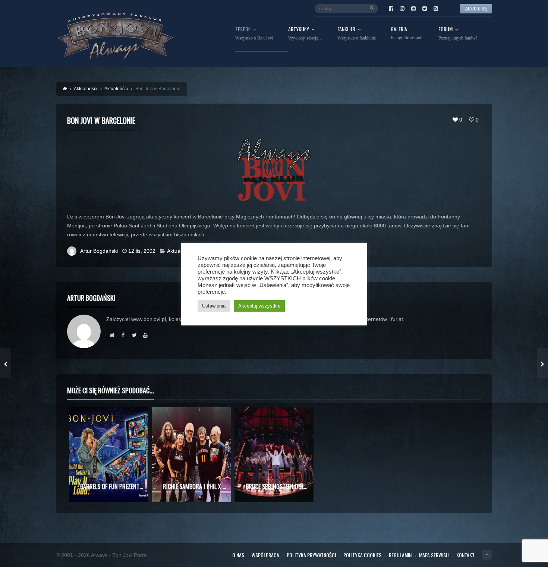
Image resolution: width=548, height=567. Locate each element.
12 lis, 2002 (141, 251)
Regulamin (400, 555)
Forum (457, 33)
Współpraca (265, 555)
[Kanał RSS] (436, 8)
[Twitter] (424, 8)
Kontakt (465, 555)
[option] (108, 454)
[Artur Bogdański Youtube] (145, 335)
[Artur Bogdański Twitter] (134, 335)
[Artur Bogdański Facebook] (123, 335)
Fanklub (356, 33)
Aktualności (180, 251)
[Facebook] (391, 8)
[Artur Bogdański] (112, 335)
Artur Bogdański (99, 251)
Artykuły (305, 33)
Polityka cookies (362, 555)
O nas (238, 555)
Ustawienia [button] (214, 306)
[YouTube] (413, 8)
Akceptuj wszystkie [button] (259, 306)
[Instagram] (402, 8)
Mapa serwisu (434, 555)
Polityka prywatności (311, 555)
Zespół (254, 33)
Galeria (407, 33)
